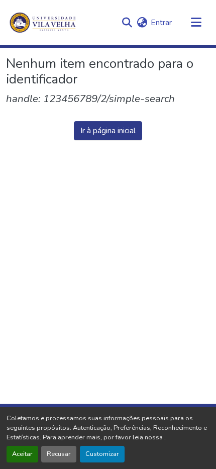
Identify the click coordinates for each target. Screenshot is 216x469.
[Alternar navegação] (196, 22)
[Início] (43, 22)
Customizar (102, 453)
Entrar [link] (161, 22)
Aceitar (22, 453)
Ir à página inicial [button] (108, 130)
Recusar (59, 453)
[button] (127, 23)
